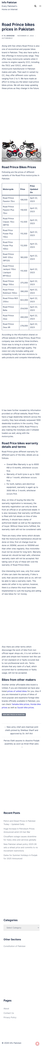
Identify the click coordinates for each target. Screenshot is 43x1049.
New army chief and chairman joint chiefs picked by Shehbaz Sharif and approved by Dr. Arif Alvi (21, 730)
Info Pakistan (9, 2)
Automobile (7, 38)
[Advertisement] (21, 115)
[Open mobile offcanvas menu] (40, 6)
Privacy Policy (10, 1017)
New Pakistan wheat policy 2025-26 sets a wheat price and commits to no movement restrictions (21, 847)
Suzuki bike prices (25, 707)
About (6, 1008)
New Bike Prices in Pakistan (14, 715)
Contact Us (9, 1013)
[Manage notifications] (37, 1044)
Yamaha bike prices (20, 704)
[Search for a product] (35, 6)
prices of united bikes (17, 691)
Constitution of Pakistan (14, 946)
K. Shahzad (9, 36)
